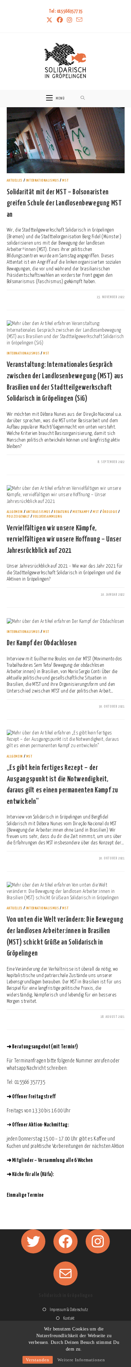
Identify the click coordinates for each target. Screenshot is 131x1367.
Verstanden (37, 1359)
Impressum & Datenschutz (69, 1310)
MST (65, 180)
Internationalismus (42, 180)
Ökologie (110, 512)
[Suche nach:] (82, 98)
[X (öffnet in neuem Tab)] (50, 20)
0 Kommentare (23, 297)
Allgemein (15, 512)
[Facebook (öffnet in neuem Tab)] (60, 20)
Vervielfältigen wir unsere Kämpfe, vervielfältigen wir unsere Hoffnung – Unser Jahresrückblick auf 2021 (64, 540)
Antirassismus (38, 512)
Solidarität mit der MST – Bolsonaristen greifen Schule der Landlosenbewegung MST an (64, 203)
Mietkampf (81, 512)
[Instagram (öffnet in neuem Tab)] (69, 20)
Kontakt (69, 1318)
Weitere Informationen (81, 1359)
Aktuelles (15, 180)
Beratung (61, 512)
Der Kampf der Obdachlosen (42, 643)
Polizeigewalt (18, 516)
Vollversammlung (47, 516)
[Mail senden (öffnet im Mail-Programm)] (79, 20)
